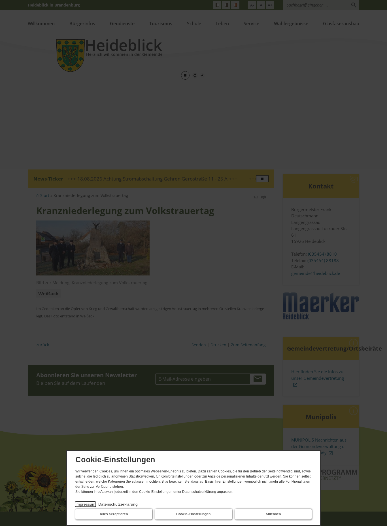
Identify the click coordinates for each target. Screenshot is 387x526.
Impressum (85, 504)
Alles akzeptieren (114, 514)
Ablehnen (273, 514)
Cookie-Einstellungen (193, 514)
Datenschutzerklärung (118, 504)
